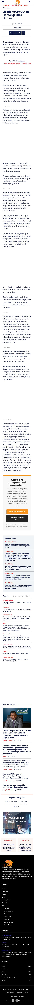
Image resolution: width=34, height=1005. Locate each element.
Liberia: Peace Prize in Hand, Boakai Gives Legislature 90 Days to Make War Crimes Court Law (17, 577)
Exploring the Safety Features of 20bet (15, 653)
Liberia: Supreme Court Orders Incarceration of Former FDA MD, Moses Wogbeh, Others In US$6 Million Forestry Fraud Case (16, 638)
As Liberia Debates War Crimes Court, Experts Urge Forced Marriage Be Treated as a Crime (18, 567)
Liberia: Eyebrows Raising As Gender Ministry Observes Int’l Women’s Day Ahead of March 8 (25, 847)
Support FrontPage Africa (17, 512)
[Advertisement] (17, 144)
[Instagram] (11, 1000)
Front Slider (17, 5)
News (26, 5)
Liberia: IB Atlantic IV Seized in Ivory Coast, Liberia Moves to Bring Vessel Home (18, 545)
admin (19, 24)
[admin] (13, 24)
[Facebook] (11, 33)
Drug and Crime (8, 657)
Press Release (7, 644)
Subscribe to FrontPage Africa (17, 519)
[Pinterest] (19, 33)
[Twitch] (19, 1000)
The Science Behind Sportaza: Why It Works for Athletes (17, 603)
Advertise (20, 596)
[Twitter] (15, 33)
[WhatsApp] (23, 33)
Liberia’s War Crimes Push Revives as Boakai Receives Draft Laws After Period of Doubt (18, 586)
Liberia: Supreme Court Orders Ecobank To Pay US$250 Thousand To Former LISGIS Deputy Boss (17, 618)
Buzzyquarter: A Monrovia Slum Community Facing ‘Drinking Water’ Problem (8, 847)
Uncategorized (8, 600)
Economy (6, 5)
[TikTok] (15, 1000)
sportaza (6, 607)
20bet (14, 596)
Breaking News (10, 542)
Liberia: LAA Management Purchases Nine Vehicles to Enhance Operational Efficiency (17, 647)
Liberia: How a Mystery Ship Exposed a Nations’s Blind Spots (15, 660)
